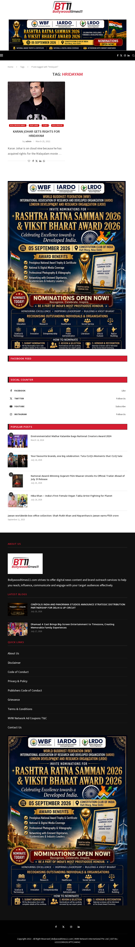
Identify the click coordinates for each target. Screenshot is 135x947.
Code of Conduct (18, 672)
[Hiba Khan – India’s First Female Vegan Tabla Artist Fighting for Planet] (17, 500)
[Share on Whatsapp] (44, 161)
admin (28, 141)
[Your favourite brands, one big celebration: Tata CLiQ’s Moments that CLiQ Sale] (17, 461)
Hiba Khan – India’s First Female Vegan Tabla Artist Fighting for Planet (71, 495)
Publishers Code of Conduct (25, 690)
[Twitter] (121, 55)
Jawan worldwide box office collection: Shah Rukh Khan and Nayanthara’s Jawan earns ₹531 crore (63, 515)
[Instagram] (125, 55)
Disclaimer (14, 663)
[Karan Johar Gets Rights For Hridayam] (36, 101)
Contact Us (15, 727)
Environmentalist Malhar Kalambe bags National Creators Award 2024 (71, 436)
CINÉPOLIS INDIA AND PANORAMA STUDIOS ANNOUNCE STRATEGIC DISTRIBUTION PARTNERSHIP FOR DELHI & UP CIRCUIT (78, 606)
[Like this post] (29, 161)
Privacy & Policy (17, 681)
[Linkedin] (129, 55)
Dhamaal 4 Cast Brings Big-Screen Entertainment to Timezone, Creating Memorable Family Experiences (72, 626)
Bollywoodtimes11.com (22, 580)
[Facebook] (117, 55)
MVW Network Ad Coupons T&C (27, 718)
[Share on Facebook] (33, 161)
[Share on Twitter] (36, 161)
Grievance (14, 699)
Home (10, 66)
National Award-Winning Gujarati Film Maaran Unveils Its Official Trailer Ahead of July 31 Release (78, 477)
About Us (13, 653)
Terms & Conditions (20, 709)
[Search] (133, 55)
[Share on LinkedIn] (40, 161)
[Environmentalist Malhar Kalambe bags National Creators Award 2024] (17, 441)
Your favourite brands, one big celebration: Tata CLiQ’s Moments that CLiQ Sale (76, 456)
